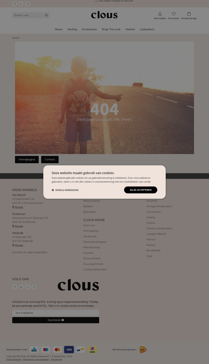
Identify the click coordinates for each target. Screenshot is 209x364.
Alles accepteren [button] (140, 189)
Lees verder (145, 181)
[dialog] (104, 182)
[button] (65, 190)
